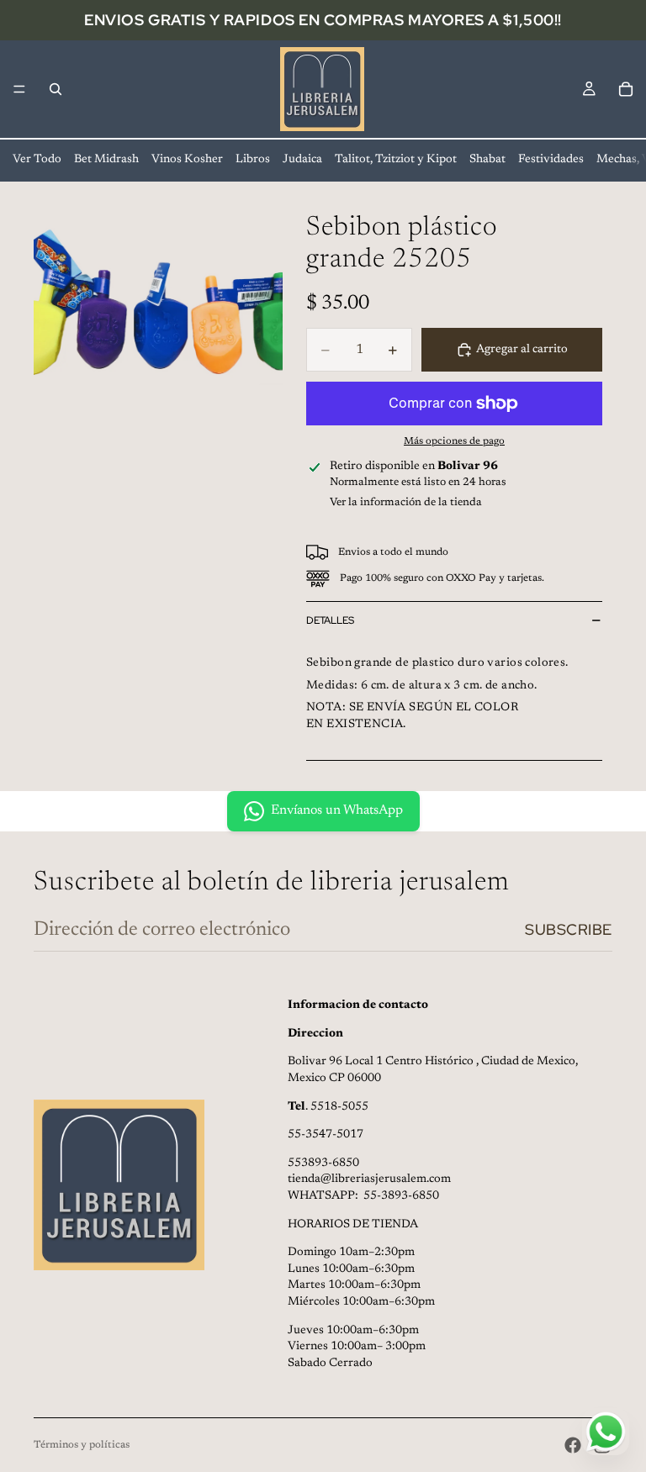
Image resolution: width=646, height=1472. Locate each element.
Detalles (330, 620)
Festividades (551, 160)
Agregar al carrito (522, 350)
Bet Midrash (106, 160)
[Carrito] (625, 89)
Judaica (302, 160)
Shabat (487, 160)
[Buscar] (55, 89)
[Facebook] (573, 1445)
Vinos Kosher (187, 160)
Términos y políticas (82, 1445)
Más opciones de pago (454, 441)
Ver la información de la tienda (406, 502)
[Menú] (19, 89)
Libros (253, 160)
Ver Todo (37, 160)
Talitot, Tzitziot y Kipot (396, 160)
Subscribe (568, 929)
